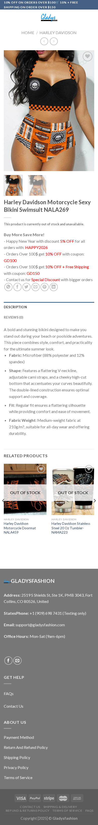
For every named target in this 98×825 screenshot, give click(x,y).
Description (15, 307)
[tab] (49, 307)
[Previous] (11, 110)
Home (27, 32)
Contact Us (30, 807)
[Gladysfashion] (49, 18)
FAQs (89, 810)
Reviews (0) (13, 317)
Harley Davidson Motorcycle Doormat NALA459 (20, 528)
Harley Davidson (58, 32)
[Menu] (7, 18)
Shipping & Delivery (60, 807)
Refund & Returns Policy (28, 810)
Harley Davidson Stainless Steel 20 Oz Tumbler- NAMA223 (71, 528)
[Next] (86, 110)
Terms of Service (67, 810)
